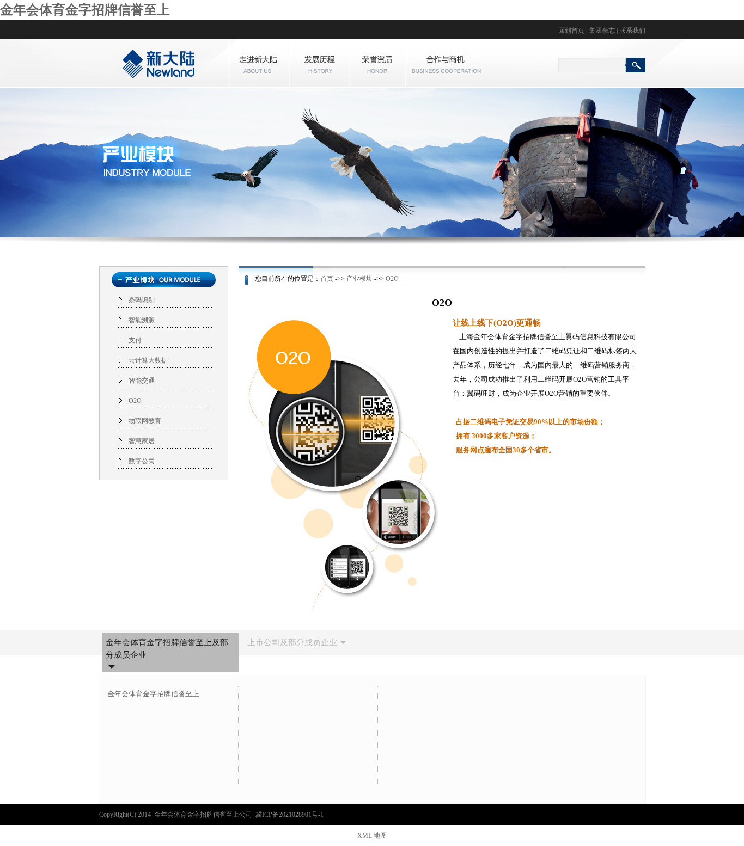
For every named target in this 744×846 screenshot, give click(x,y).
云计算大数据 (148, 360)
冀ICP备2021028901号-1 (289, 814)
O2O (135, 400)
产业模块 (359, 279)
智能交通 (142, 380)
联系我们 (632, 30)
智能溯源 (142, 320)
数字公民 (142, 461)
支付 (135, 340)
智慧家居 (142, 441)
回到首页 (571, 30)
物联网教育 (145, 421)
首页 (326, 279)
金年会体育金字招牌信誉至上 (85, 10)
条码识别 (142, 300)
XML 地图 (372, 835)
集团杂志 (602, 30)
